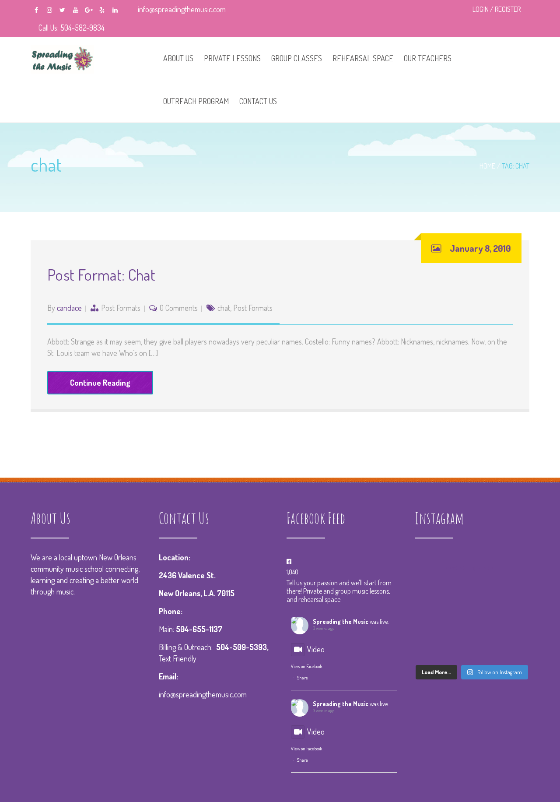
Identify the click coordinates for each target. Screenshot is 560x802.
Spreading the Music (340, 621)
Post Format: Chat (101, 274)
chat (223, 308)
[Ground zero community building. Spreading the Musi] (432, 599)
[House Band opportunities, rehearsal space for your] (511, 623)
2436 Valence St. (187, 575)
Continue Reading (100, 382)
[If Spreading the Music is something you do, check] (472, 599)
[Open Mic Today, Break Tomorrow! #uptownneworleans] (432, 623)
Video (316, 649)
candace (69, 308)
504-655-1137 (199, 629)
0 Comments (179, 308)
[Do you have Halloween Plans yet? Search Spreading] (472, 623)
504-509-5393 (241, 647)
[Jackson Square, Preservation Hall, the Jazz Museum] (511, 648)
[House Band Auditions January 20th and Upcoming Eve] (511, 599)
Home (487, 166)
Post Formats (120, 308)
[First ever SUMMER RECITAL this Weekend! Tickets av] (472, 648)
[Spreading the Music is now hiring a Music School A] (432, 648)
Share (302, 678)
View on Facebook (306, 666)
